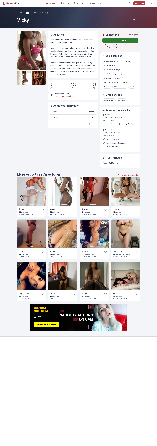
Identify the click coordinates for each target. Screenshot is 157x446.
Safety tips (134, 35)
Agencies (80, 3)
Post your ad (139, 3)
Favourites (96, 3)
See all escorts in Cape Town (129, 175)
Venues (66, 3)
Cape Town (37, 13)
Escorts (52, 3)
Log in (150, 3)
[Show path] (27, 13)
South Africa (69, 96)
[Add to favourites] (133, 20)
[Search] (130, 3)
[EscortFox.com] (11, 3)
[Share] (138, 20)
